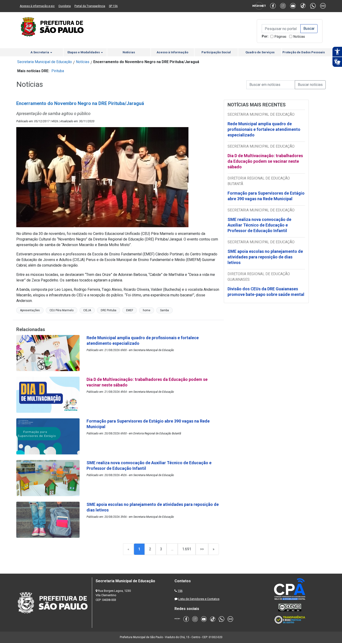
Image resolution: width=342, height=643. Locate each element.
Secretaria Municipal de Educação (44, 62)
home (146, 310)
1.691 (186, 549)
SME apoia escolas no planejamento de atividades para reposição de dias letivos (265, 257)
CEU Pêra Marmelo (62, 310)
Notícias (299, 36)
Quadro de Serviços (260, 52)
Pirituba (57, 71)
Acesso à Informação (172, 52)
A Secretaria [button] (40, 52)
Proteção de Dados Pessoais (303, 52)
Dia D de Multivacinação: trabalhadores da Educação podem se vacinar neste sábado (265, 161)
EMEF (129, 310)
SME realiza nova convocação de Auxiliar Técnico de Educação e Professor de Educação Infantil (259, 225)
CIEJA (87, 310)
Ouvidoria (64, 6)
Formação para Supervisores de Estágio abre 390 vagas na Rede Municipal (266, 196)
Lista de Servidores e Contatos (198, 599)
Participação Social (216, 52)
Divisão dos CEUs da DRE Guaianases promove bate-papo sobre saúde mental (266, 291)
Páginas (280, 36)
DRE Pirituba (108, 310)
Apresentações (30, 310)
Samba (164, 310)
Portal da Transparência (89, 6)
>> (202, 549)
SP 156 (113, 6)
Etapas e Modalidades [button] (84, 52)
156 (180, 590)
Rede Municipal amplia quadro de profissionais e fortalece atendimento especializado (264, 129)
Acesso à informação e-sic (37, 6)
